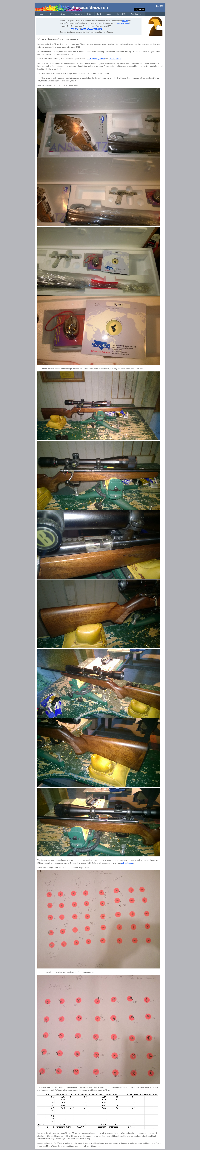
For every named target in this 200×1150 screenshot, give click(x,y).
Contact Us (121, 14)
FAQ (99, 14)
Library (62, 14)
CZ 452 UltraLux (115, 58)
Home (41, 14)
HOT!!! (51, 14)
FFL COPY (75, 29)
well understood (127, 863)
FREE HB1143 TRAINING (91, 29)
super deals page (122, 23)
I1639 (89, 14)
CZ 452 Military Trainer (96, 58)
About (109, 14)
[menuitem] (41, 14)
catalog (125, 20)
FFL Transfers (76, 14)
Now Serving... (137, 14)
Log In (160, 5)
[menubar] (90, 14)
